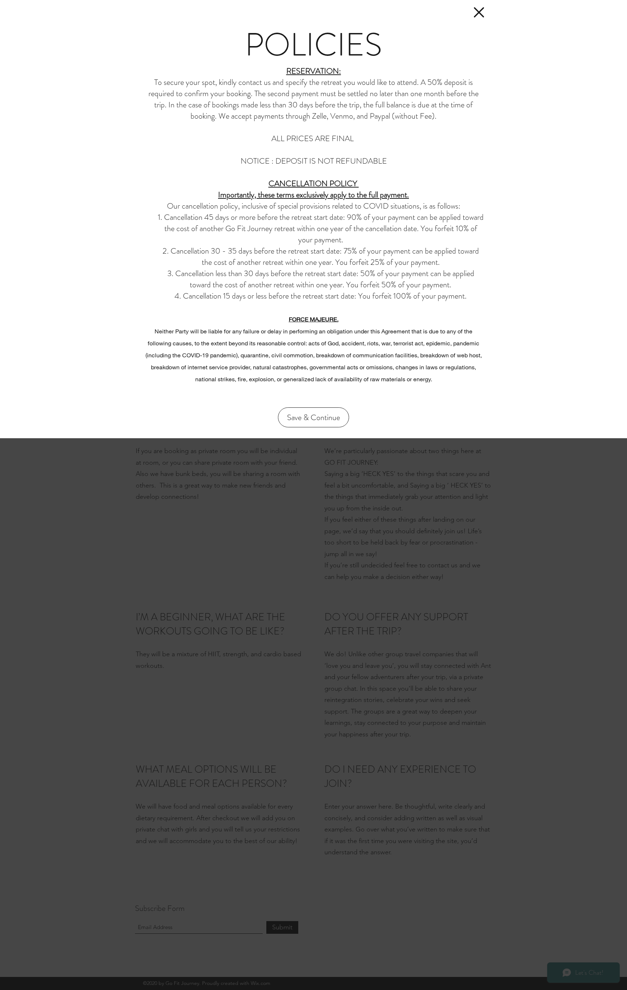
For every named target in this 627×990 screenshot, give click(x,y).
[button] (479, 12)
